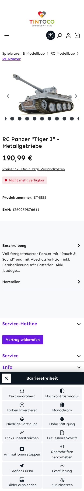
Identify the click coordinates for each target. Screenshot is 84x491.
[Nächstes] (75, 96)
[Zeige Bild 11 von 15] (64, 118)
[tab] (42, 258)
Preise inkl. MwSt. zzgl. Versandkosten (33, 169)
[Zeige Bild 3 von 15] (5, 118)
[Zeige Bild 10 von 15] (57, 118)
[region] (42, 96)
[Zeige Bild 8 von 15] (42, 118)
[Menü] (6, 35)
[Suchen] (59, 35)
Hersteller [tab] (11, 281)
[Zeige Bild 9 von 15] (49, 118)
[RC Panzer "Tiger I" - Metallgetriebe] (42, 95)
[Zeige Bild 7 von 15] (34, 118)
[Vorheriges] (8, 96)
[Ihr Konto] (68, 35)
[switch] (22, 393)
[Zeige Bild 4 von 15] (12, 118)
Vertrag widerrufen (23, 339)
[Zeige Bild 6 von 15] (27, 118)
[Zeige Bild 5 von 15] (19, 118)
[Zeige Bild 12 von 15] (72, 118)
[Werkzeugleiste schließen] (6, 378)
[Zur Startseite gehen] (42, 19)
